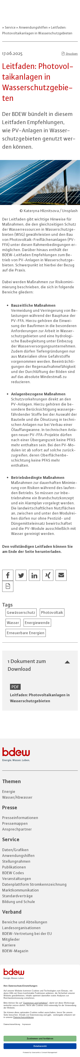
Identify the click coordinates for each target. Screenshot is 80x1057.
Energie (8, 791)
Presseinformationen (20, 817)
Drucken (71, 54)
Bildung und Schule (18, 901)
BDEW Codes (13, 873)
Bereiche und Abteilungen (24, 922)
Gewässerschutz (21, 612)
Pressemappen (15, 823)
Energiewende (37, 622)
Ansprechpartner (17, 829)
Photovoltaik (52, 612)
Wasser (13, 622)
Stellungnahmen (16, 861)
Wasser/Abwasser (17, 797)
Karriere (9, 945)
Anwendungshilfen (33, 27)
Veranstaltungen (16, 878)
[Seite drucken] (8, 586)
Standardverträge (17, 896)
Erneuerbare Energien (25, 633)
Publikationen (14, 867)
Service (10, 27)
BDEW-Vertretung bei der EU (27, 933)
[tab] (40, 665)
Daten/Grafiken (15, 850)
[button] (8, 575)
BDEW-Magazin (15, 951)
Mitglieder (11, 939)
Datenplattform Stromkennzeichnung (34, 884)
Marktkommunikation (20, 890)
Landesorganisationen (21, 928)
